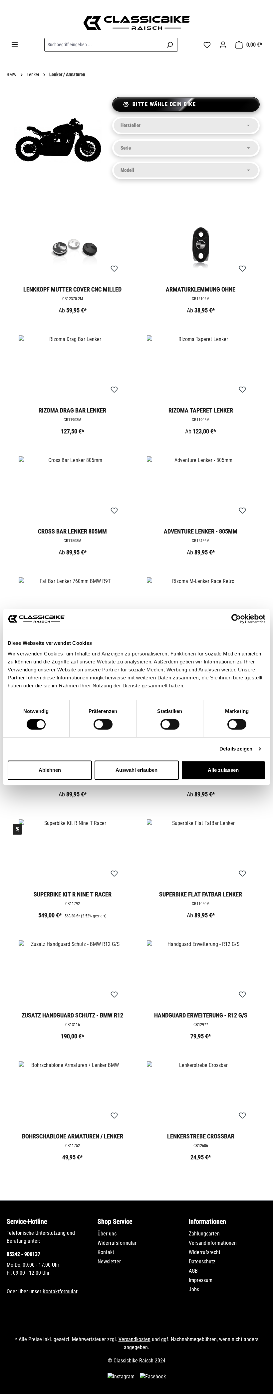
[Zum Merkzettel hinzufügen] (114, 269)
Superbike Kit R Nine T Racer (73, 894)
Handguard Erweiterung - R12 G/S (200, 1015)
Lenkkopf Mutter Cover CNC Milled (72, 289)
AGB (193, 1271)
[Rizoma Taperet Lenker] (200, 368)
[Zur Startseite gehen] (136, 23)
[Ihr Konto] (223, 45)
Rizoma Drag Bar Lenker (72, 410)
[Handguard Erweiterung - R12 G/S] (200, 973)
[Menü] (15, 44)
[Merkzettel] (207, 45)
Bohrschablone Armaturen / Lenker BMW (72, 1137)
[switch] (103, 724)
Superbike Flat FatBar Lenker (200, 894)
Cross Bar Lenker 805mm (72, 531)
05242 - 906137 (23, 1254)
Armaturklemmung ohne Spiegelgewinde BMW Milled (200, 290)
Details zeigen (235, 749)
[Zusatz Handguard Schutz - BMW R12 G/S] (72, 973)
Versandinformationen (213, 1243)
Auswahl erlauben (136, 770)
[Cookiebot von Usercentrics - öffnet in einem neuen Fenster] (236, 619)
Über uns (107, 1233)
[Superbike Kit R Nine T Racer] (72, 852)
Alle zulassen (223, 770)
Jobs (194, 1289)
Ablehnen (50, 770)
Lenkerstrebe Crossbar (200, 1136)
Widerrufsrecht (204, 1252)
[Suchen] (169, 45)
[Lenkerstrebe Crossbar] (200, 1094)
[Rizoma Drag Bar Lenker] (72, 368)
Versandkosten (134, 1339)
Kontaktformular (60, 1291)
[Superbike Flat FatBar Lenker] (200, 852)
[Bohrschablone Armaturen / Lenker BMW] (72, 1094)
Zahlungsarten (204, 1233)
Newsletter (109, 1261)
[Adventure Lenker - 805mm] (200, 489)
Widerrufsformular (117, 1243)
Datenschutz (202, 1261)
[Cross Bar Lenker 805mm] (72, 489)
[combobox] (103, 45)
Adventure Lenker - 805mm (200, 531)
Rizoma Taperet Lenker (200, 410)
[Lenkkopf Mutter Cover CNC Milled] (72, 247)
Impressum (200, 1280)
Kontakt (106, 1252)
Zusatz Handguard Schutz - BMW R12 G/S (72, 1016)
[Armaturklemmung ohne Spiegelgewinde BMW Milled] (200, 247)
